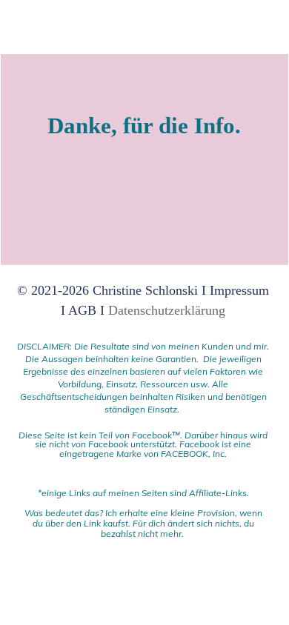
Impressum (239, 290)
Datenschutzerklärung (166, 310)
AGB (82, 310)
